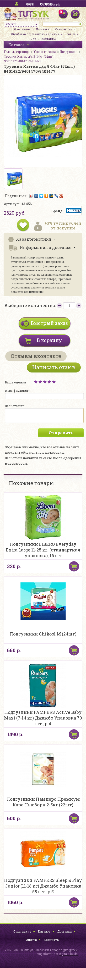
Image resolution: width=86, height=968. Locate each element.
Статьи (69, 34)
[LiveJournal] (56, 196)
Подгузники (68, 52)
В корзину (49, 340)
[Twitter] (41, 196)
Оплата (31, 940)
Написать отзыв (53, 367)
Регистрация (49, 3)
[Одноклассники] (46, 196)
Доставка (42, 29)
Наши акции (63, 29)
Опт (33, 38)
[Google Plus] (61, 196)
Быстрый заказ (49, 323)
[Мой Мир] (51, 196)
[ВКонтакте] (36, 196)
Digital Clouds (68, 954)
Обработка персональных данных (35, 34)
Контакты (49, 38)
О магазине (22, 29)
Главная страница (16, 52)
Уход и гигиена (44, 52)
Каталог (44, 931)
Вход (30, 3)
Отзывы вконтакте (36, 355)
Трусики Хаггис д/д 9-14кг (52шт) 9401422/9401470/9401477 (29, 59)
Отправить (61, 432)
